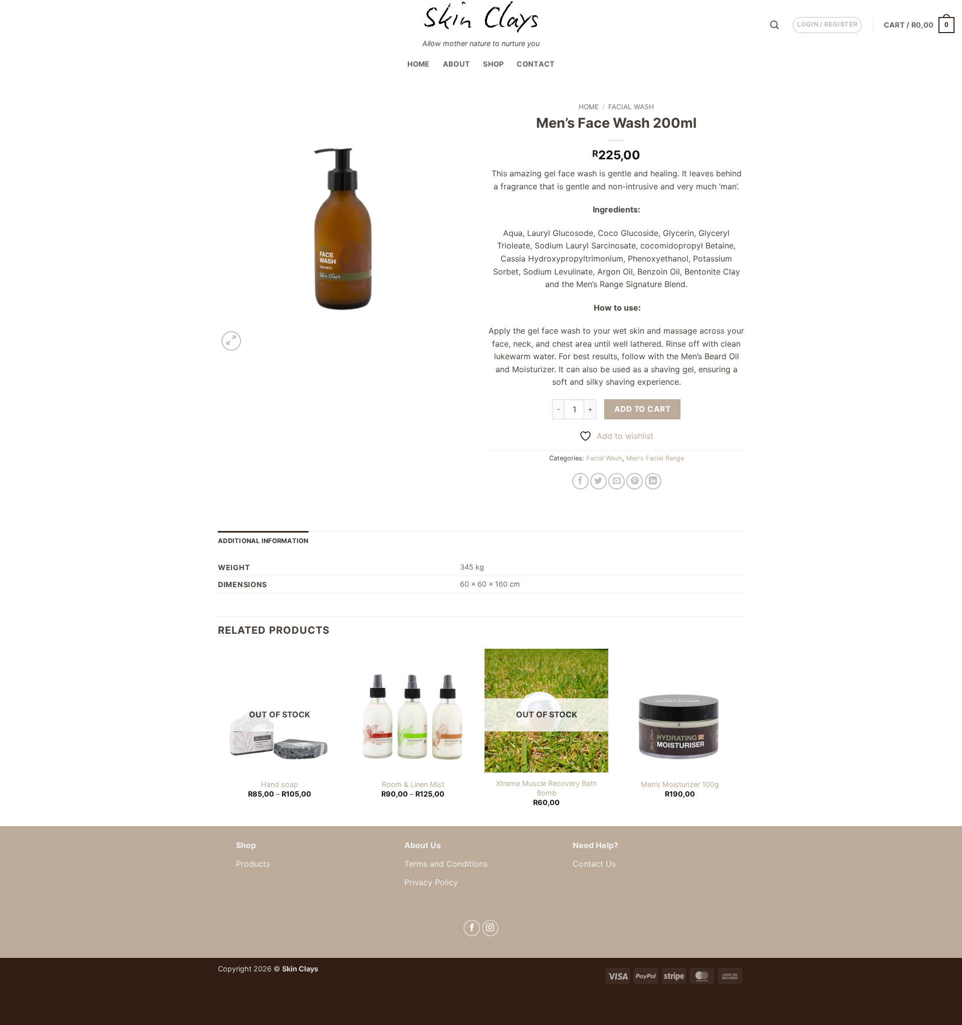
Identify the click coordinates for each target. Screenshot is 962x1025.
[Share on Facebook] (580, 481)
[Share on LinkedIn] (653, 481)
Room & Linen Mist (413, 784)
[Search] (774, 25)
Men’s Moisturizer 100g (680, 784)
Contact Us (594, 864)
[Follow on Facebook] (471, 928)
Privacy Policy (431, 882)
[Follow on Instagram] (490, 928)
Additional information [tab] (263, 541)
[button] (827, 25)
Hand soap (279, 784)
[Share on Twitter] (598, 481)
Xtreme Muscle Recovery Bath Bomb (546, 788)
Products (253, 864)
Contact (536, 64)
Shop (493, 64)
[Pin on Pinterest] (634, 481)
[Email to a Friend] (616, 481)
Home (418, 64)
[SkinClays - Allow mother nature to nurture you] (481, 17)
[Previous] (218, 736)
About (456, 64)
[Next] (741, 736)
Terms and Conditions (446, 864)
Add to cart (642, 409)
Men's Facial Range (655, 458)
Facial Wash (631, 107)
